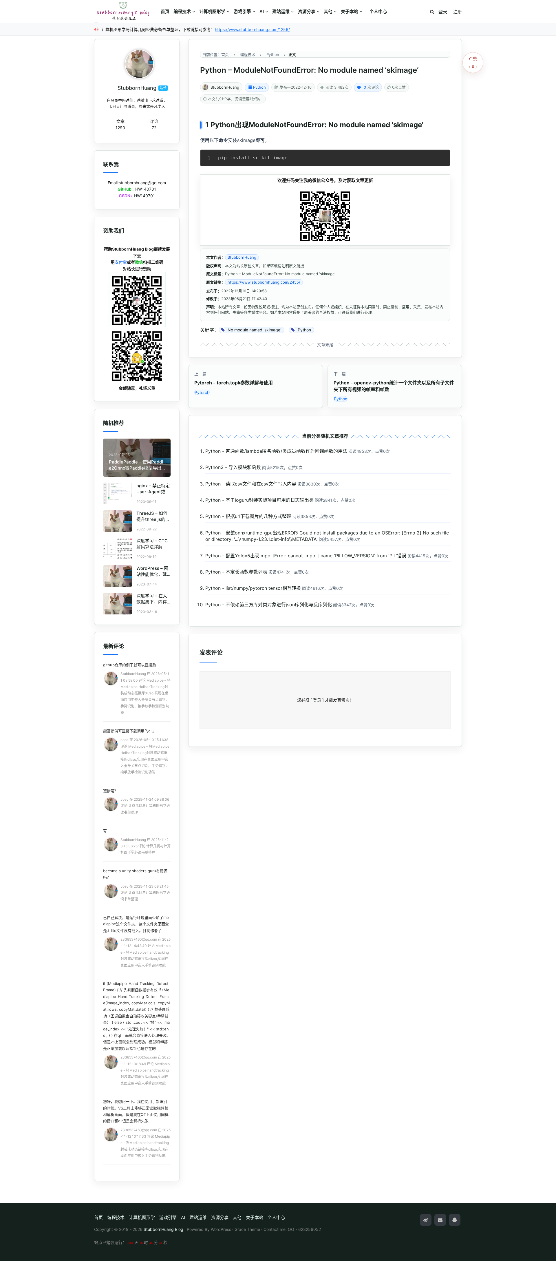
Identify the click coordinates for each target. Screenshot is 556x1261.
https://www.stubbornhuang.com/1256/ (252, 29)
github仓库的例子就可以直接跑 (129, 665)
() (473, 62)
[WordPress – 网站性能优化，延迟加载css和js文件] (117, 576)
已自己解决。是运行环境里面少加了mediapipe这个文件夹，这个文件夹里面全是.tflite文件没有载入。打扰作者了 (136, 924)
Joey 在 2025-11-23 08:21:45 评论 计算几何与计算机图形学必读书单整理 (145, 893)
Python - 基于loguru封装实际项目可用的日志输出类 (259, 500)
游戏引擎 (242, 11)
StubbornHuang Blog (163, 1229)
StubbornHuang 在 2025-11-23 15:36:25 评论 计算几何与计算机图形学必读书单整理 (145, 846)
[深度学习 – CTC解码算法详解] (117, 548)
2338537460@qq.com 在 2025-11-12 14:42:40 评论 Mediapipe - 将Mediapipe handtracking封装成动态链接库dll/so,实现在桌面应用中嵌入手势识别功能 (145, 952)
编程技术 (182, 11)
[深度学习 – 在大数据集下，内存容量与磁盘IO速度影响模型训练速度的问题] (117, 603)
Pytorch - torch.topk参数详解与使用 (233, 383)
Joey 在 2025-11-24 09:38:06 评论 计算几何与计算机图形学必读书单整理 (145, 806)
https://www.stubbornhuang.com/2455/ (264, 282)
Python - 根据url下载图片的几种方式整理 (248, 516)
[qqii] (454, 1220)
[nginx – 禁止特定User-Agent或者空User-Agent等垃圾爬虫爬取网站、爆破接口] (117, 493)
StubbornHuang (225, 87)
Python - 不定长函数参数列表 (236, 572)
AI (261, 11)
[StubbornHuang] (139, 64)
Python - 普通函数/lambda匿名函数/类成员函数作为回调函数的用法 (276, 451)
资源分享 (306, 11)
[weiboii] (425, 1220)
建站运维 (281, 11)
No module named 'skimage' (375, 125)
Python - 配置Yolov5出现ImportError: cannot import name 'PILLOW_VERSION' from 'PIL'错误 (305, 556)
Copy (442, 156)
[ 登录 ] (317, 700)
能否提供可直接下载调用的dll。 (129, 731)
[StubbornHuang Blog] (126, 11)
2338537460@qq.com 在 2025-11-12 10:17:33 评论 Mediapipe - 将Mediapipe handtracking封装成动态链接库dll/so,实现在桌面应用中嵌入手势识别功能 (145, 1143)
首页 (165, 11)
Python (259, 87)
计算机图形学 (212, 11)
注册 (457, 11)
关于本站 (349, 11)
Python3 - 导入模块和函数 (233, 467)
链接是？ (110, 790)
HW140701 (145, 189)
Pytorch (202, 392)
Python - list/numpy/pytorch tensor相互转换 (253, 588)
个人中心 (378, 11)
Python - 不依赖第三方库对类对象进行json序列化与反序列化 (268, 604)
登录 (442, 11)
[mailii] (440, 1220)
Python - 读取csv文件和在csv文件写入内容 (250, 484)
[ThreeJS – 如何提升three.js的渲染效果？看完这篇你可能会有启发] (117, 521)
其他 (328, 11)
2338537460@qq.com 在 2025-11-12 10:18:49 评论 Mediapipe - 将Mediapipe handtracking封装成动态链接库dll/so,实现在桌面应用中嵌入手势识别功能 (145, 1070)
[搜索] (432, 12)
